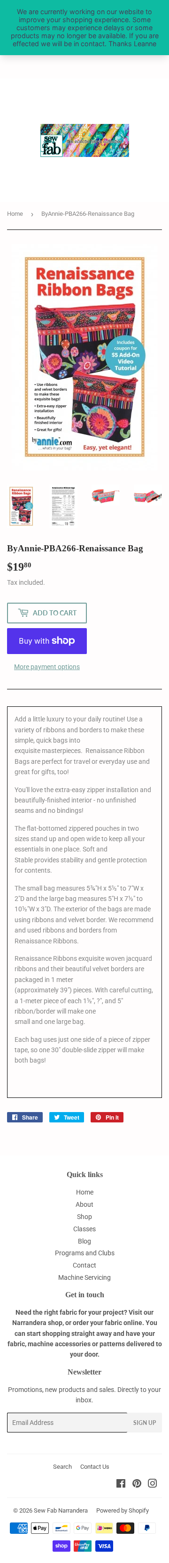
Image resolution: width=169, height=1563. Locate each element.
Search (62, 1466)
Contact (84, 1265)
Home (15, 213)
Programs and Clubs (85, 1253)
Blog (84, 1241)
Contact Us (94, 1466)
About (84, 1204)
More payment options (47, 667)
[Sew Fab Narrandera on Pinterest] (137, 1485)
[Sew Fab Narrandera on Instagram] (152, 1485)
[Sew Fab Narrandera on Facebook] (121, 1485)
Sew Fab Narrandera (61, 1510)
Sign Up (144, 1422)
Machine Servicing (84, 1277)
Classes (84, 1229)
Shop (84, 1216)
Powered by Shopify (122, 1510)
